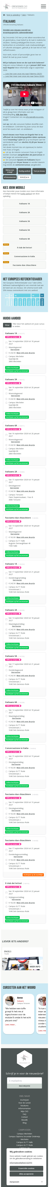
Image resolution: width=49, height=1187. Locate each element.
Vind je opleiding (13, 15)
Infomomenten (24, 1108)
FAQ (24, 1114)
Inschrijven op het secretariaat (17, 371)
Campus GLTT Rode (24, 1145)
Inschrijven (24, 1086)
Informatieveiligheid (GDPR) (21, 1162)
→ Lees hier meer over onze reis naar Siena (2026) (23, 76)
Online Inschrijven (12, 367)
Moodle (24, 1120)
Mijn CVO (24, 1111)
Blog (24, 1123)
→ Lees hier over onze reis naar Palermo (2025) (22, 73)
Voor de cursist (24, 1103)
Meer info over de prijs (26, 353)
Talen (23, 15)
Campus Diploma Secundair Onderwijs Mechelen (24, 1138)
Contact (24, 1117)
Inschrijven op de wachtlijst (33, 875)
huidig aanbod (26, 193)
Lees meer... (10, 1024)
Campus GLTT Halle (24, 1142)
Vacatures (24, 1105)
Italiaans (20, 1001)
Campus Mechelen (24, 1133)
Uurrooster (15, 350)
